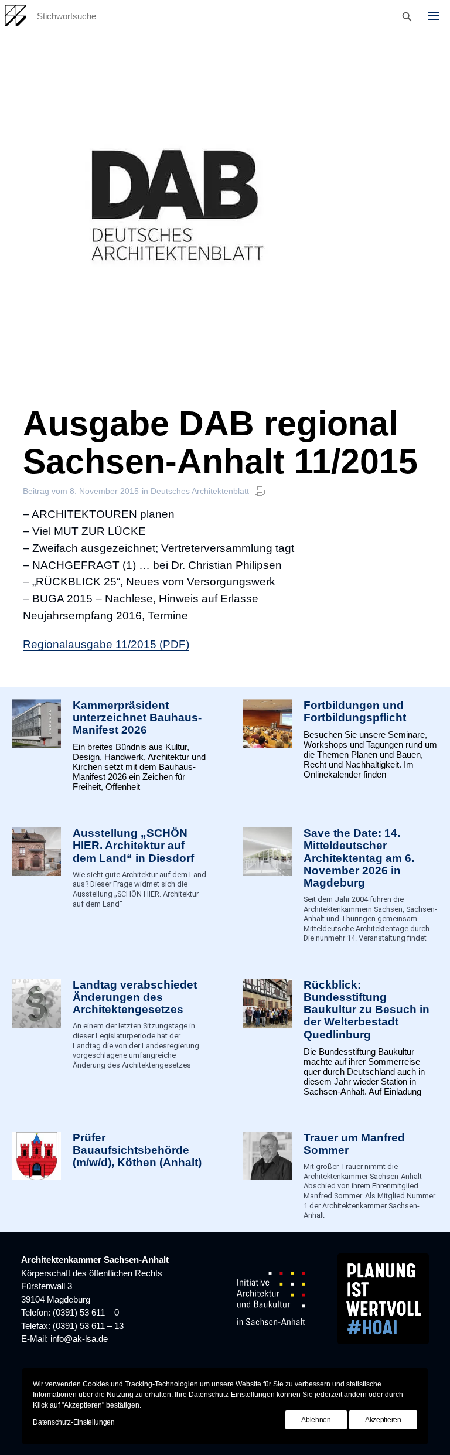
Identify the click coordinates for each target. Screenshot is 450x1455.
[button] (433, 16)
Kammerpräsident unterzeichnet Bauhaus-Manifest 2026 (137, 717)
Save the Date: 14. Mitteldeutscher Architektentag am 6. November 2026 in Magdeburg (359, 858)
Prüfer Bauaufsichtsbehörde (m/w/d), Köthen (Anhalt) (137, 1150)
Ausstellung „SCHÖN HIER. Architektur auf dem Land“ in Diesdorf (133, 845)
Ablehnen (316, 1420)
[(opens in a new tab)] (36, 1176)
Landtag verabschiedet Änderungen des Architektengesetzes (135, 997)
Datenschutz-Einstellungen (74, 1422)
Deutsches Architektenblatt (200, 491)
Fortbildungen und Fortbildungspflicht (355, 711)
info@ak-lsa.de (79, 1339)
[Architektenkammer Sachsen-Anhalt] (15, 15)
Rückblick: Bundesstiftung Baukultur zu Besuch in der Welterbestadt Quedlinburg (366, 1010)
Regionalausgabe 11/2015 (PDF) (106, 644)
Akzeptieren (383, 1420)
